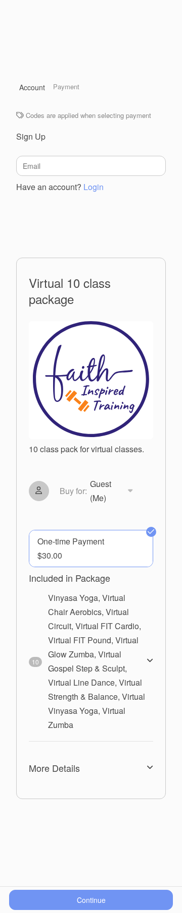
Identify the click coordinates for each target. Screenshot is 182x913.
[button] (98, 491)
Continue (91, 900)
